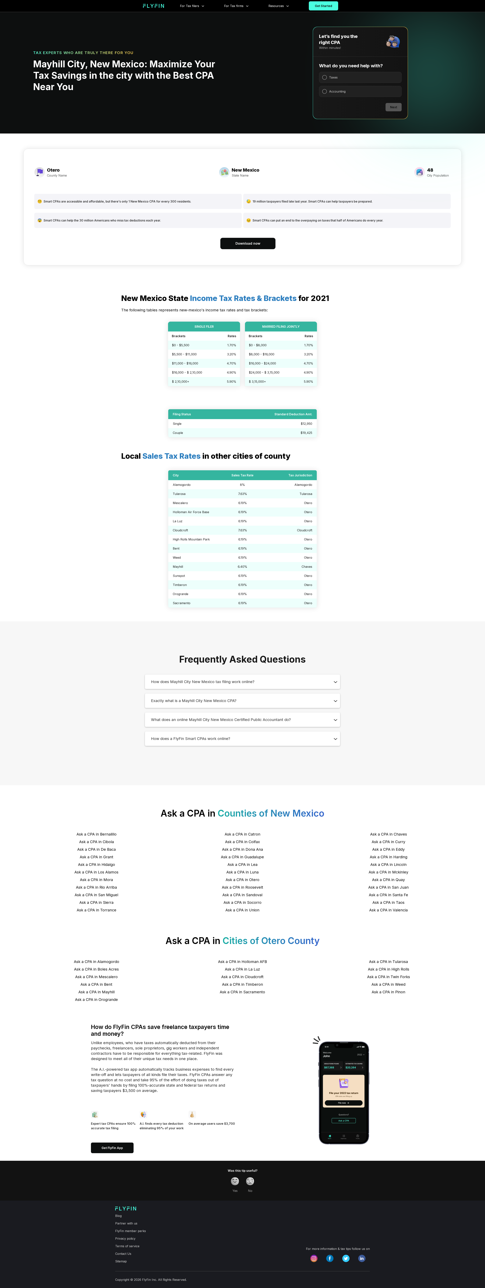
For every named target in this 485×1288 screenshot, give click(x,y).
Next (393, 107)
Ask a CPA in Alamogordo (96, 961)
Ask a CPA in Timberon (242, 984)
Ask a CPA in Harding (388, 857)
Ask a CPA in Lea (242, 864)
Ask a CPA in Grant (96, 857)
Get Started (323, 6)
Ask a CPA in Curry (388, 842)
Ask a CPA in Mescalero (96, 977)
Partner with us (126, 1223)
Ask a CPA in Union (242, 910)
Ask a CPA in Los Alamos (96, 872)
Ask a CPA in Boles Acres (96, 969)
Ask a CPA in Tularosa (388, 961)
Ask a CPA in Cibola (96, 842)
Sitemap (121, 1261)
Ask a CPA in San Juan (388, 887)
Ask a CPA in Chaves (388, 834)
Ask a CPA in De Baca (96, 849)
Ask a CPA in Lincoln (388, 864)
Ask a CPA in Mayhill (96, 992)
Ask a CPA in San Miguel (96, 895)
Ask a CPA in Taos (388, 902)
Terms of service (127, 1246)
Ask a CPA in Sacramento (242, 992)
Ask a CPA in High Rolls (388, 969)
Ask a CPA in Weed (388, 984)
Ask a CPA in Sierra (96, 902)
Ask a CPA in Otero (242, 879)
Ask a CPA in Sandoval (242, 895)
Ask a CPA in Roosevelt (242, 887)
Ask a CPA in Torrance (96, 910)
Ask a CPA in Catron (242, 834)
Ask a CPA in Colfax (242, 842)
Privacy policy (125, 1238)
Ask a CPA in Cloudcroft (242, 977)
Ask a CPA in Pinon (388, 992)
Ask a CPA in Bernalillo (97, 834)
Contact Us (123, 1254)
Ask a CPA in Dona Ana (242, 849)
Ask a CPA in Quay (388, 879)
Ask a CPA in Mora (96, 879)
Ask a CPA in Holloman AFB (242, 961)
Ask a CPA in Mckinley (388, 872)
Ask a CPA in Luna (242, 872)
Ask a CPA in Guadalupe (242, 857)
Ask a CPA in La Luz (242, 969)
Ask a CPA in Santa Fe (388, 895)
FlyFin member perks (130, 1231)
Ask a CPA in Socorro (242, 902)
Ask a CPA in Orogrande (96, 999)
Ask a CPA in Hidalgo (96, 864)
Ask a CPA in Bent (96, 984)
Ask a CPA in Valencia (388, 910)
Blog (118, 1216)
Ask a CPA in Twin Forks (388, 977)
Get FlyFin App (112, 1148)
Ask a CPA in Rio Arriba (96, 887)
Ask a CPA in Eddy (388, 849)
